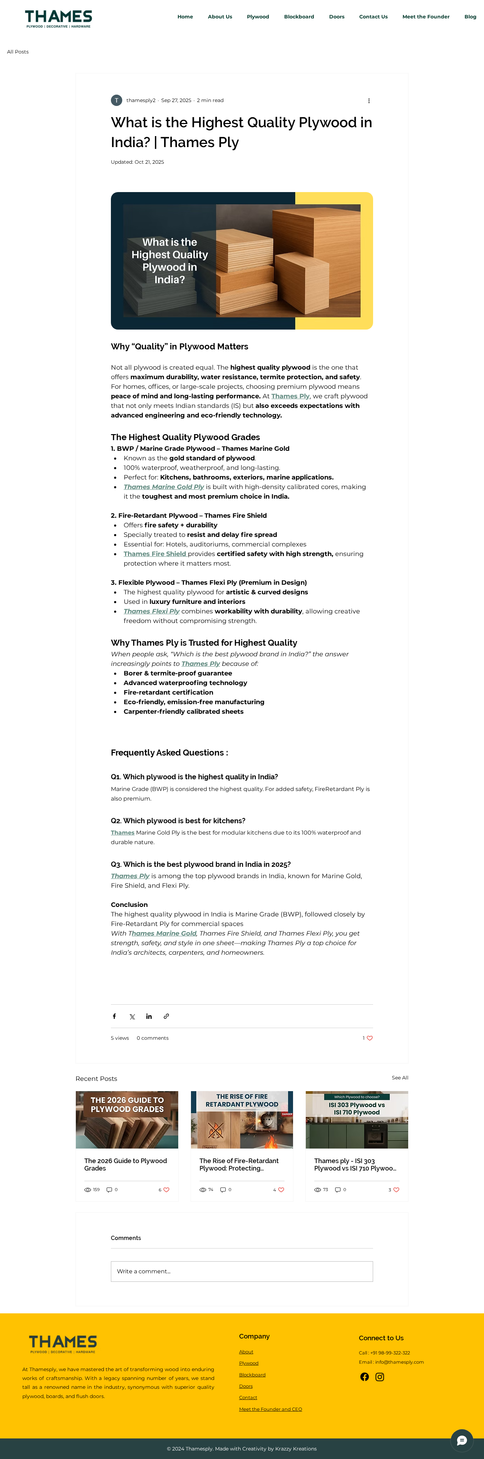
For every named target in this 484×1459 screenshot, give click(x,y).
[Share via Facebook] (114, 1016)
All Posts (18, 52)
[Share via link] (166, 1016)
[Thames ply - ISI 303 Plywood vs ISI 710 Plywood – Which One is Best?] (357, 1120)
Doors (246, 1386)
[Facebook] (364, 1376)
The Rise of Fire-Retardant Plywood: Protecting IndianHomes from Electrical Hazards (239, 1164)
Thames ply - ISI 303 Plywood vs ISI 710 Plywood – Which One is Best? (355, 1164)
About (246, 1351)
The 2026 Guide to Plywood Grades (125, 1164)
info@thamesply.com (399, 1362)
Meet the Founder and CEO (270, 1409)
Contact (248, 1397)
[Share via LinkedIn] (149, 1016)
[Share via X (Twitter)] (131, 1016)
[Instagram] (379, 1376)
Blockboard (252, 1374)
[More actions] (369, 100)
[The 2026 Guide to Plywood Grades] (127, 1120)
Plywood (249, 1363)
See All (400, 1077)
